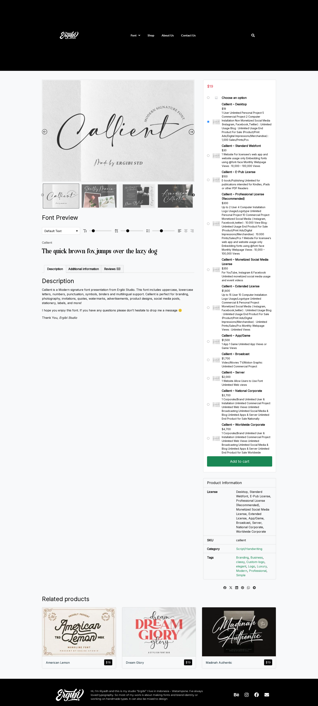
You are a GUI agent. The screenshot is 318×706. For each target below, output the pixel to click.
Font (134, 35)
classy (240, 562)
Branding (242, 557)
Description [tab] (55, 269)
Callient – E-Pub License (238, 172)
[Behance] (236, 694)
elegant (241, 566)
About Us (168, 35)
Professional (257, 571)
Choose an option (234, 98)
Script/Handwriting (249, 549)
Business (256, 557)
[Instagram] (246, 694)
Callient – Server (233, 372)
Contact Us (188, 35)
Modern (241, 571)
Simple (240, 575)
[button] (253, 35)
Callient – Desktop (234, 104)
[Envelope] (266, 694)
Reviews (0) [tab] (112, 269)
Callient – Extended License (240, 286)
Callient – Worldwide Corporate (243, 424)
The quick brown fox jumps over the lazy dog (99, 251)
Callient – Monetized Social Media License (245, 262)
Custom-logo (255, 562)
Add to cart (239, 461)
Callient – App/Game (236, 335)
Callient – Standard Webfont (241, 146)
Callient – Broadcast (235, 354)
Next (193, 195)
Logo (251, 566)
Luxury (262, 566)
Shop (151, 35)
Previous (42, 195)
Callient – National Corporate (242, 391)
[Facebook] (256, 694)
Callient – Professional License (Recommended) (243, 196)
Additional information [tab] (83, 269)
